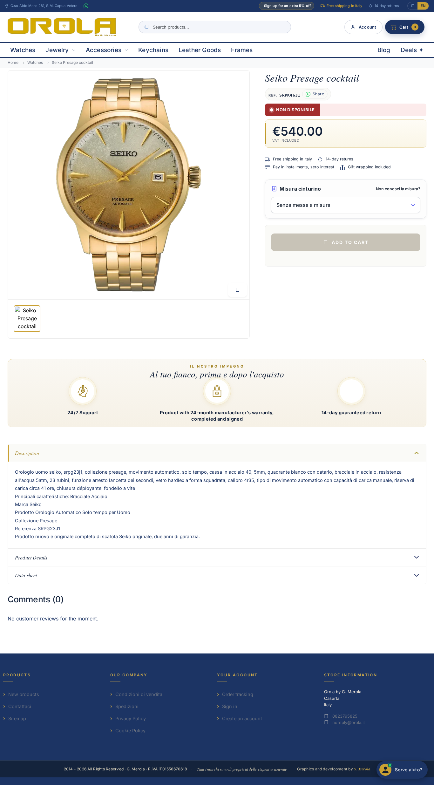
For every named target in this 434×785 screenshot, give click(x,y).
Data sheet (26, 575)
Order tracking (237, 694)
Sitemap (17, 718)
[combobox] (215, 27)
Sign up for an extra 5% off (287, 5)
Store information (350, 675)
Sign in (229, 706)
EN (423, 5)
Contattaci (19, 706)
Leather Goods (200, 50)
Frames (242, 50)
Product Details (31, 557)
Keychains (153, 50)
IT (412, 5)
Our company (129, 675)
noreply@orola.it (348, 722)
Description (27, 453)
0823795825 (344, 716)
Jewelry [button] (57, 50)
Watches (22, 50)
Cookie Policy (130, 730)
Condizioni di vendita (138, 694)
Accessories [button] (103, 50)
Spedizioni (127, 706)
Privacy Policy (130, 718)
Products (17, 675)
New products (23, 694)
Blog (383, 50)
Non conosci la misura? (398, 188)
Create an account (242, 718)
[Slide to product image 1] (27, 318)
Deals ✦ (412, 50)
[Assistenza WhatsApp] (85, 6)
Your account (237, 675)
